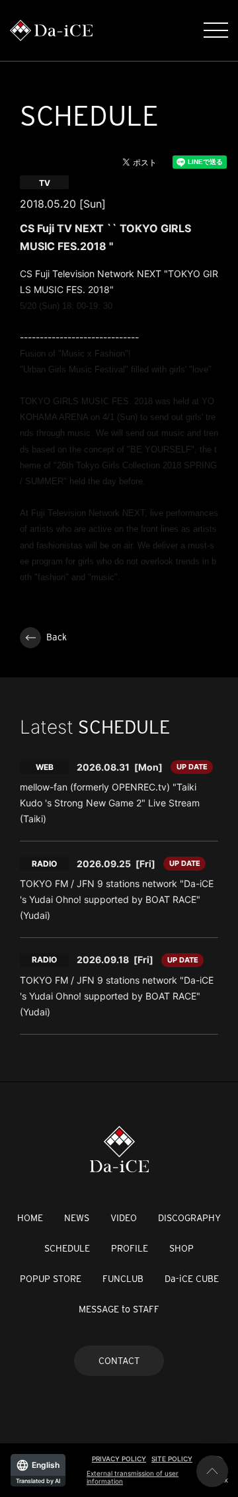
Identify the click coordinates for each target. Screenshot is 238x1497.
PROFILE (129, 1248)
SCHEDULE (67, 1248)
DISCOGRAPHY (189, 1218)
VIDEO (123, 1218)
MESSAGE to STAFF (119, 1309)
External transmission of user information (132, 1477)
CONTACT (119, 1360)
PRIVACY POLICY (119, 1459)
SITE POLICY (171, 1459)
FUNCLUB (122, 1278)
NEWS (76, 1218)
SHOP (181, 1248)
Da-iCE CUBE (192, 1278)
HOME (30, 1218)
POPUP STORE (50, 1278)
